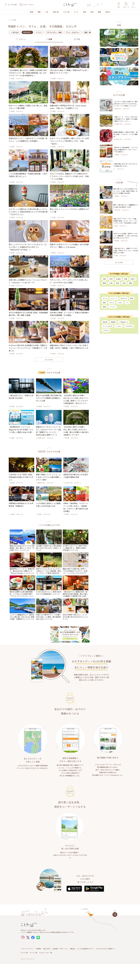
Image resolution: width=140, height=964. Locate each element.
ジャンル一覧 (33, 953)
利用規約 (38, 949)
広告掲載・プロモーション (60, 949)
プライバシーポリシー (27, 949)
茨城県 (14, 20)
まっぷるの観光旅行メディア (85, 949)
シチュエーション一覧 (45, 953)
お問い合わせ (47, 949)
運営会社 (72, 949)
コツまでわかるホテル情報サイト (105, 949)
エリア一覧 (24, 953)
